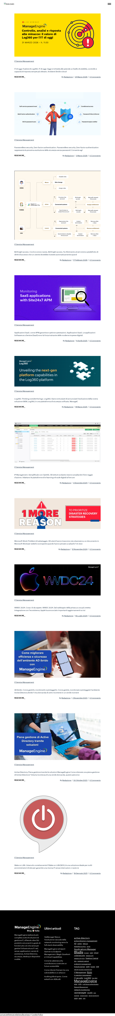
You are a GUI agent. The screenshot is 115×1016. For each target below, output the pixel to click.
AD (75, 944)
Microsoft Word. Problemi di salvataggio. (40, 536)
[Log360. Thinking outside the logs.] (57, 371)
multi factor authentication (90, 984)
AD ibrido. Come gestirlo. (30, 685)
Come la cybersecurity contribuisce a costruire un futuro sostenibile (55, 963)
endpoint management (82, 964)
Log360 (87, 978)
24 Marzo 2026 (81, 77)
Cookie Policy (37, 1015)
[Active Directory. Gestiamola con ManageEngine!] (57, 736)
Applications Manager (85, 949)
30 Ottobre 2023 (80, 780)
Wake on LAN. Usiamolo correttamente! (39, 860)
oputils (90, 993)
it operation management (82, 975)
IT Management (80, 972)
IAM (97, 967)
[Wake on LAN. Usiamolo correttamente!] (43, 824)
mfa (80, 984)
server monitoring (94, 995)
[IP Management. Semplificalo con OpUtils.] (57, 442)
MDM (75, 984)
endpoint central (83, 961)
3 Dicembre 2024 (80, 483)
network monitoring (82, 990)
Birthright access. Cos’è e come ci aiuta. (40, 247)
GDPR (88, 967)
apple (88, 946)
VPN (84, 998)
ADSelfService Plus (80, 946)
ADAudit (85, 944)
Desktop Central (92, 958)
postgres (76, 995)
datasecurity (90, 955)
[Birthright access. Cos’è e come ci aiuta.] (57, 205)
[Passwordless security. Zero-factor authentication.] (57, 113)
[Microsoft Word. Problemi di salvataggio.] (57, 513)
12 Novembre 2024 (79, 549)
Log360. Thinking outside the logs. (37, 394)
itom (89, 972)
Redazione (68, 77)
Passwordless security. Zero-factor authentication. (46, 143)
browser (86, 953)
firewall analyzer (79, 967)
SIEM (76, 998)
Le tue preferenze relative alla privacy (15, 1015)
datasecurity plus (79, 958)
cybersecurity (79, 955)
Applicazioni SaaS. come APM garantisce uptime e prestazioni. (54, 328)
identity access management (83, 969)
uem (80, 998)
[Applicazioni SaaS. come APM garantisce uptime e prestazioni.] (57, 297)
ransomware (84, 995)
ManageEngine (85, 981)
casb (91, 953)
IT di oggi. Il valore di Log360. (33, 64)
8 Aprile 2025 (81, 341)
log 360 (94, 978)
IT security (78, 978)
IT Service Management (24, 61)
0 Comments (95, 77)
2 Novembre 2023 (80, 698)
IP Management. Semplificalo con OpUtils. (41, 470)
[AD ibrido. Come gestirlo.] (57, 654)
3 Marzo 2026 (81, 156)
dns (75, 961)
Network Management (81, 987)
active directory (82, 938)
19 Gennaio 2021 (80, 873)
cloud (96, 953)
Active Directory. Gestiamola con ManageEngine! (45, 767)
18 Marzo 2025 (81, 407)
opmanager (80, 992)
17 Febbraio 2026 (80, 260)
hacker (93, 967)
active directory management (85, 941)
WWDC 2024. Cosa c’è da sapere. (36, 603)
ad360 (79, 944)
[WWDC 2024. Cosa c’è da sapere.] (57, 579)
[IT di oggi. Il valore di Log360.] (57, 35)
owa (94, 993)
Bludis (78, 952)
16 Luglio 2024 (81, 616)
